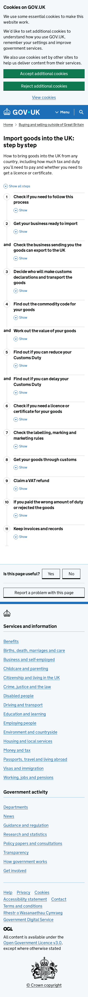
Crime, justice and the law (27, 686)
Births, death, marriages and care (34, 650)
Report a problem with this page (44, 592)
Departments (15, 807)
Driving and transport (23, 704)
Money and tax (16, 750)
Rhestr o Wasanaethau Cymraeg (33, 912)
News (8, 816)
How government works (25, 861)
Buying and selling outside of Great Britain (51, 124)
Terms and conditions (22, 906)
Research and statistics (25, 834)
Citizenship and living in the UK (31, 677)
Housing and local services (27, 741)
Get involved (14, 870)
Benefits (11, 641)
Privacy (23, 892)
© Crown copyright (44, 985)
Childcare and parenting (25, 668)
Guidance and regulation (26, 825)
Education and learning (24, 714)
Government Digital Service (28, 919)
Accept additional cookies (44, 73)
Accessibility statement (25, 899)
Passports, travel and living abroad (35, 759)
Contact (58, 899)
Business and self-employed (29, 659)
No (74, 573)
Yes (54, 573)
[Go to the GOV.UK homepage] (21, 112)
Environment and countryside (30, 732)
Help (7, 892)
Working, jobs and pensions (28, 777)
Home (8, 124)
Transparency (16, 852)
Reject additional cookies (44, 86)
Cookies (42, 892)
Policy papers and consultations (32, 843)
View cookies (44, 97)
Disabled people (18, 695)
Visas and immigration (23, 768)
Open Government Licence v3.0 (32, 942)
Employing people (19, 723)
